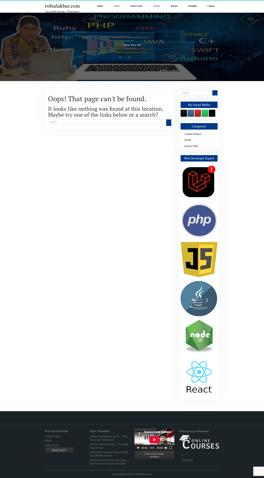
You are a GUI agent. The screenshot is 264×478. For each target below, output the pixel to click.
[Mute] (165, 447)
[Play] (138, 447)
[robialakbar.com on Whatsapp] (205, 113)
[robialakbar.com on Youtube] (198, 113)
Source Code (191, 146)
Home (126, 44)
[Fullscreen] (170, 447)
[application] (154, 439)
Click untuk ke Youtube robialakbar (154, 455)
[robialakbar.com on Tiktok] (212, 113)
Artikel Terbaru (193, 134)
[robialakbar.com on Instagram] (191, 113)
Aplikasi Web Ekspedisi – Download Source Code (109, 446)
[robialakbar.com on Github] (184, 113)
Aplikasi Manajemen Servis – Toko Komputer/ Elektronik (108, 438)
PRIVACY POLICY (59, 450)
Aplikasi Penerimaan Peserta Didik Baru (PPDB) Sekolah (109, 453)
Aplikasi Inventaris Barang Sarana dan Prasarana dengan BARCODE (108, 461)
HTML (188, 140)
